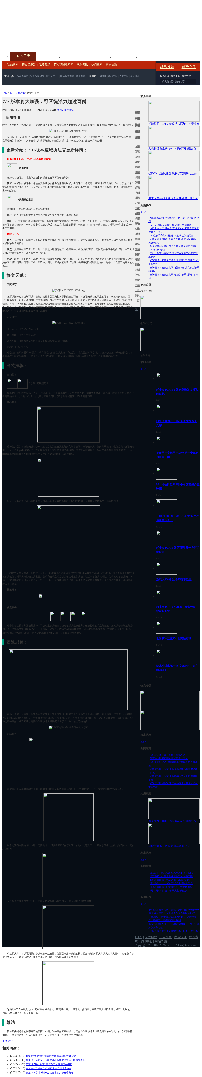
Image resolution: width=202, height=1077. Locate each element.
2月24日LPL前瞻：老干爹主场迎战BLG (170, 890)
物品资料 (12, 64)
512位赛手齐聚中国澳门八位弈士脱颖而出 (172, 235)
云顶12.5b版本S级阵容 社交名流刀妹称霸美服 (49, 1072)
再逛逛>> (8, 1040)
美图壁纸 (151, 57)
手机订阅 (62, 110)
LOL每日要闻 (135, 157)
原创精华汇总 (135, 282)
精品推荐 (167, 67)
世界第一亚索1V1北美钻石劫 (173, 638)
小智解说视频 (137, 287)
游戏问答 (50, 76)
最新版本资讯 (138, 190)
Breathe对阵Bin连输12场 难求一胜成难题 (171, 225)
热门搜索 (96, 64)
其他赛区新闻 (139, 210)
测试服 (103, 76)
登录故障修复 (37, 76)
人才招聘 (151, 937)
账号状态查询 (67, 76)
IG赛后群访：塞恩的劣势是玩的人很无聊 (171, 876)
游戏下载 (175, 75)
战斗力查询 (23, 76)
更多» (143, 212)
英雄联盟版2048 (63, 64)
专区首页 (23, 56)
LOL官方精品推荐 (136, 244)
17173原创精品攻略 (136, 162)
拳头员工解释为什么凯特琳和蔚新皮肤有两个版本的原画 (55, 1060)
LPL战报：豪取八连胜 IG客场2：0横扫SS (171, 872)
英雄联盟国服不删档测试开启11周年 (169, 758)
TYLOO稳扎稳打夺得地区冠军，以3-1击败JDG (173, 931)
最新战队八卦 (135, 252)
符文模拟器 (29, 64)
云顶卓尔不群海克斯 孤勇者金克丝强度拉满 (48, 1068)
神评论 (70, 110)
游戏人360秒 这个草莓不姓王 (174, 579)
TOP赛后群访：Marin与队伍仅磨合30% (170, 880)
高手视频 (111, 64)
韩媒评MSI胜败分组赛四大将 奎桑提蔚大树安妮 (51, 1056)
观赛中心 (100, 57)
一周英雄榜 (136, 213)
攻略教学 (44, 64)
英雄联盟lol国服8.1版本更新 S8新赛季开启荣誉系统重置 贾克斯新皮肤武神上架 (33, 42)
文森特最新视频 (137, 218)
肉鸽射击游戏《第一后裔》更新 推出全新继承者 (174, 909)
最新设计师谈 (138, 252)
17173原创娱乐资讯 (135, 188)
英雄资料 (74, 57)
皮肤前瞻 (124, 76)
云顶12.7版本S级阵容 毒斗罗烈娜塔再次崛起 (49, 1064)
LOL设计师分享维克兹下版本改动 (167, 755)
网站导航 (161, 941)
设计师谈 (135, 76)
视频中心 (49, 57)
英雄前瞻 (113, 76)
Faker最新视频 (137, 187)
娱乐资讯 (82, 64)
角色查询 (80, 76)
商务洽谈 (180, 937)
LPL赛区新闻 (139, 182)
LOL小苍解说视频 (137, 254)
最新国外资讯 (138, 159)
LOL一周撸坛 (139, 270)
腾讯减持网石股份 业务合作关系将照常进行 (172, 913)
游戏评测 (186, 75)
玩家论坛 (177, 57)
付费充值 (189, 67)
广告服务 (165, 937)
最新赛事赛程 (139, 241)
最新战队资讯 (135, 221)
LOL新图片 (136, 190)
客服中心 (146, 941)
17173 (5, 93)
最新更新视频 (137, 159)
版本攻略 (126, 57)
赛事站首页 (139, 157)
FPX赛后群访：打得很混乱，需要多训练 (171, 887)
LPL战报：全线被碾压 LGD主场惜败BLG (171, 883)
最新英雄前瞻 (138, 221)
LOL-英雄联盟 (17, 93)
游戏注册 (165, 75)
